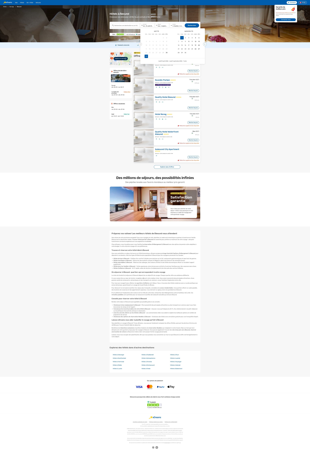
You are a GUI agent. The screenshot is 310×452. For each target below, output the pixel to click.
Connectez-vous (286, 19)
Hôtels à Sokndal (175, 365)
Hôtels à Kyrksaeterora (148, 358)
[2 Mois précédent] (140, 44)
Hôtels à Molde (117, 365)
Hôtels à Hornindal (118, 361)
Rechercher (192, 25)
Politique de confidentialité (171, 421)
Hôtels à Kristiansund (148, 365)
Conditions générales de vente (140, 421)
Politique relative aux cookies (156, 421)
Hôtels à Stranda (147, 361)
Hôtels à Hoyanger (175, 361)
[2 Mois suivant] (205, 44)
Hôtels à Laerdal (175, 358)
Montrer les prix (193, 70)
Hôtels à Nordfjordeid (119, 358)
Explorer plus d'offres (167, 167)
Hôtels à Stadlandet (148, 355)
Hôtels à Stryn (174, 355)
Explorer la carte (120, 58)
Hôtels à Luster (117, 368)
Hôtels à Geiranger (118, 355)
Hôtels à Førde (146, 368)
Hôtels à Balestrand (176, 368)
